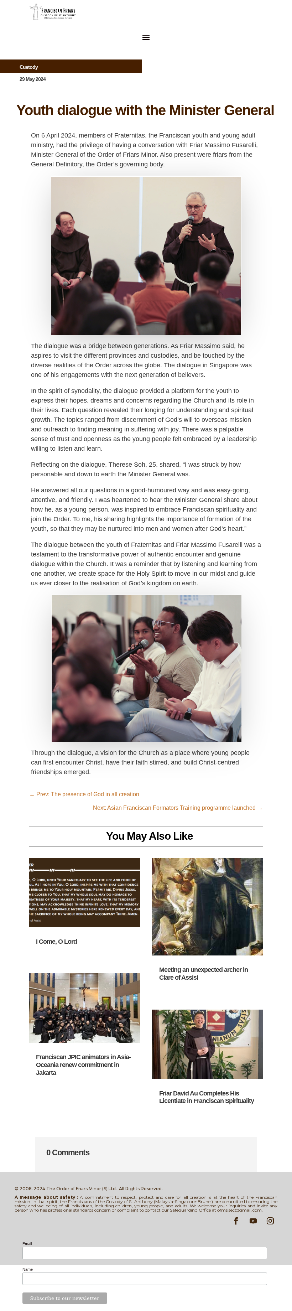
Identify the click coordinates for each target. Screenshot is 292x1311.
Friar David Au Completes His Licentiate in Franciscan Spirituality (206, 1097)
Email (27, 1244)
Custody (29, 67)
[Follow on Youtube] (253, 1221)
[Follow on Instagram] (270, 1221)
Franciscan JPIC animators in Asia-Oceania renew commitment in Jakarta (83, 1064)
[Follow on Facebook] (236, 1221)
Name (27, 1269)
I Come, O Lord (56, 941)
